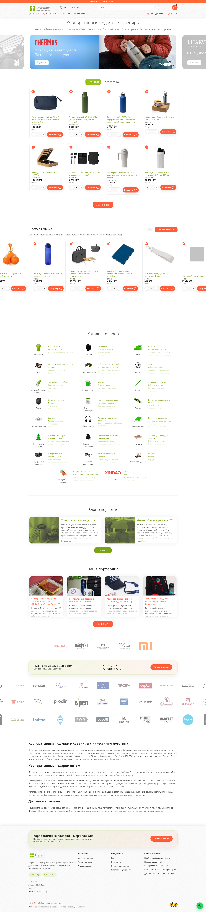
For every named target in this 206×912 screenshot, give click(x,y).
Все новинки (103, 204)
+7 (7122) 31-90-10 (112, 665)
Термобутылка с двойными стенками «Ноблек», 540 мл (157, 173)
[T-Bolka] (166, 701)
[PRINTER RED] (41, 719)
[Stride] (124, 685)
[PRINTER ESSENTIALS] (39, 701)
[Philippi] (188, 701)
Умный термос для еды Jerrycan (78, 520)
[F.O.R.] (190, 719)
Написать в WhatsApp (37, 891)
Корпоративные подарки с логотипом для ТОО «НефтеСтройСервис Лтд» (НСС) (45, 601)
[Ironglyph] (126, 719)
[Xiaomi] (145, 646)
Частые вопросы (85, 862)
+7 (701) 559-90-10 (112, 669)
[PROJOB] (20, 719)
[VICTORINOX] (188, 685)
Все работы (103, 623)
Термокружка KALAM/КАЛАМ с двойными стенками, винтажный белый (122, 175)
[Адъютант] (103, 701)
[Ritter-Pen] (60, 685)
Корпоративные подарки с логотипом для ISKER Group (119, 600)
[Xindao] (60, 646)
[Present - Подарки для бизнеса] (40, 7)
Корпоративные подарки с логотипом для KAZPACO (81, 600)
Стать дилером (84, 866)
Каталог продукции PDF (121, 870)
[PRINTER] (124, 646)
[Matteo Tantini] (81, 685)
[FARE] (168, 719)
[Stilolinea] (124, 701)
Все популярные (166, 229)
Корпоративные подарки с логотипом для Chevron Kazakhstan (157, 601)
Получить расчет (161, 838)
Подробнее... (66, 541)
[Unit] (145, 701)
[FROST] (103, 646)
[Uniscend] (81, 701)
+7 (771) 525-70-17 (73, 7)
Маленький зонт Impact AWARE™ (155, 520)
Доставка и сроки (85, 858)
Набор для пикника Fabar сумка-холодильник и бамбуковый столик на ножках (84, 273)
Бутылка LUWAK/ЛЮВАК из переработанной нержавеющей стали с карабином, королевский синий (121, 121)
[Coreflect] (60, 701)
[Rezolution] (166, 685)
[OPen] (18, 701)
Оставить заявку (161, 667)
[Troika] (17, 685)
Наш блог (103, 550)
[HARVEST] (81, 646)
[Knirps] (104, 719)
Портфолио (116, 862)
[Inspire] (83, 719)
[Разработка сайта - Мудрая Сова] (174, 908)
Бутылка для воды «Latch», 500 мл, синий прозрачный (48, 274)
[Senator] (145, 685)
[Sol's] (102, 685)
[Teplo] (39, 685)
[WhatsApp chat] (199, 905)
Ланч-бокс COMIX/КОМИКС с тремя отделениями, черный (84, 173)
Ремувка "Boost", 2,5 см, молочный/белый (154, 274)
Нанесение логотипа (120, 866)
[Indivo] (147, 719)
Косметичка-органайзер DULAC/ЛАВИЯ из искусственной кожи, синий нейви (45, 119)
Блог (113, 858)
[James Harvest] (62, 719)
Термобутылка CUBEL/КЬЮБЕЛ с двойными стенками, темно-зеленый (83, 119)
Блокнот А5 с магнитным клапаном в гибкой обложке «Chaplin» (119, 273)
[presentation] (149, 229)
